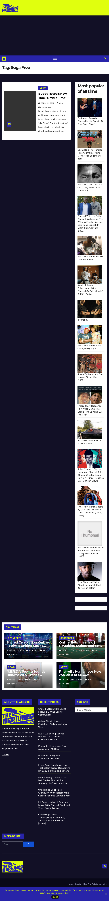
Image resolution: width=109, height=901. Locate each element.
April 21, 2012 (48, 103)
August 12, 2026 (69, 651)
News (43, 88)
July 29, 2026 (68, 680)
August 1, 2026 (16, 680)
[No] (105, 894)
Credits (5, 754)
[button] (105, 58)
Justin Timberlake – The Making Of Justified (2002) (90, 377)
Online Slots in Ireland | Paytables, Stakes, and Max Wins (80, 645)
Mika (61, 103)
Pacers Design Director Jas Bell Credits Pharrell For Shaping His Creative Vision (52, 780)
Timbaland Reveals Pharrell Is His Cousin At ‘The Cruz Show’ (90, 121)
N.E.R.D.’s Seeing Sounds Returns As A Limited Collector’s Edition (26, 675)
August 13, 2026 (17, 651)
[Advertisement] (54, 35)
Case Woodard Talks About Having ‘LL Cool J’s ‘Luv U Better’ (89, 585)
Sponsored (15, 638)
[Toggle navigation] (55, 59)
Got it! (55, 897)
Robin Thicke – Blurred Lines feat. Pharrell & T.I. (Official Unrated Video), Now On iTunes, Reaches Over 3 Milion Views (90, 475)
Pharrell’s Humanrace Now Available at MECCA (80, 673)
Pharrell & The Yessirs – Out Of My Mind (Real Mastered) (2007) (89, 187)
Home (70, 884)
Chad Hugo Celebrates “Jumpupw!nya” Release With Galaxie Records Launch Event (54, 792)
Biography (82, 319)
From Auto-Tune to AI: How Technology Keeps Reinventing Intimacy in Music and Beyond (54, 768)
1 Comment (47, 107)
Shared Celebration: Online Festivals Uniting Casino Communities (28, 645)
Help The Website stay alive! (95, 884)
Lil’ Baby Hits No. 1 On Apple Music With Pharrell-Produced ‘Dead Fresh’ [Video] (54, 805)
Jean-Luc (33, 651)
